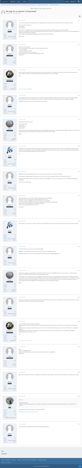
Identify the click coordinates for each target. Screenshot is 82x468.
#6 (79, 146)
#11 (79, 270)
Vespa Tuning (4, 453)
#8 (79, 195)
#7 (79, 171)
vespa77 (21, 101)
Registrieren (73, 1)
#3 (79, 69)
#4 (79, 95)
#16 (79, 396)
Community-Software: (41, 466)
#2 (79, 44)
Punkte (5, 33)
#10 (79, 246)
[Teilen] (80, 16)
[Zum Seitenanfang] (80, 466)
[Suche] (79, 1)
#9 (79, 221)
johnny (8, 13)
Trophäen (5, 59)
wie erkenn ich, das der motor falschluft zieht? (28, 411)
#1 (79, 20)
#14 (79, 346)
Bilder (5, 137)
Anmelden (67, 1)
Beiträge (5, 35)
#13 (79, 321)
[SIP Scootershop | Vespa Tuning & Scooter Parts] (41, 8)
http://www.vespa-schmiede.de (25, 89)
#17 (79, 424)
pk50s (21, 174)
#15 (79, 372)
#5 (79, 119)
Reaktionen (5, 83)
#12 (79, 297)
